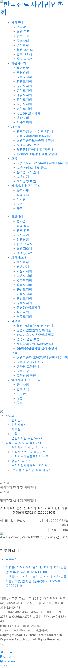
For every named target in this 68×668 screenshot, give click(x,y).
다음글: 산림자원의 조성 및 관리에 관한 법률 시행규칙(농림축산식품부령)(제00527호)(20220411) (36, 581)
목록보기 (12, 559)
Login (3, 644)
